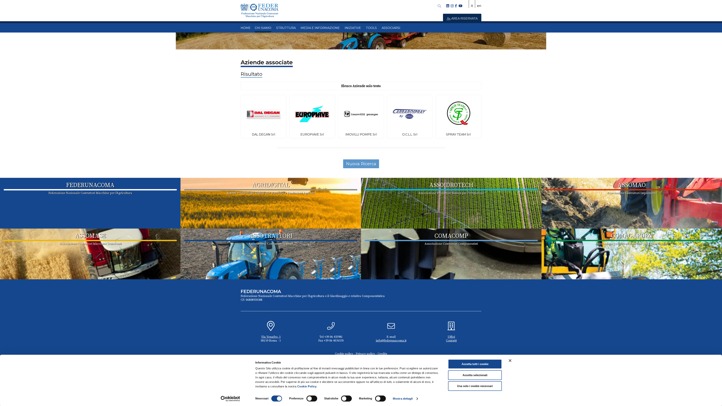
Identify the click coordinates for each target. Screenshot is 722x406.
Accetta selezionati (475, 375)
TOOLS (371, 28)
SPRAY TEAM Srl (458, 134)
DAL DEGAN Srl (263, 134)
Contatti (451, 340)
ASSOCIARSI (391, 28)
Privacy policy (365, 354)
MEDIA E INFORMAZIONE (320, 28)
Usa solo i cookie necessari (475, 386)
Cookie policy (344, 354)
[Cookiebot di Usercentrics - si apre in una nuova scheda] (230, 398)
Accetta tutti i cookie (475, 364)
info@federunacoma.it (391, 340)
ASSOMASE (90, 236)
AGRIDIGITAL (271, 185)
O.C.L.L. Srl (409, 134)
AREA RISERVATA (464, 18)
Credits (382, 354)
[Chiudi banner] (510, 360)
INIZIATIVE (353, 28)
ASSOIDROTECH (451, 185)
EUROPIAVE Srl (312, 134)
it (472, 6)
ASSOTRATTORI (271, 236)
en (479, 6)
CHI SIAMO (263, 28)
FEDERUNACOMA (90, 185)
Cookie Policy (307, 386)
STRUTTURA (286, 28)
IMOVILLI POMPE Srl (361, 134)
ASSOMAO (632, 185)
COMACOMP (451, 236)
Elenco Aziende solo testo (361, 86)
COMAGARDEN (632, 236)
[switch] (311, 398)
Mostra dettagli (403, 398)
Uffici (451, 337)
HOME (246, 28)
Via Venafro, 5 (271, 337)
